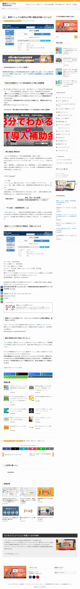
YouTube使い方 (62, 140)
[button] (6, 448)
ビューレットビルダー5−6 (62, 175)
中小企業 (27, 440)
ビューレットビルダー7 (61, 176)
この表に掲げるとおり (10, 212)
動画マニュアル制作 (35, 89)
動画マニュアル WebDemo (9, 4)
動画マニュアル (18, 20)
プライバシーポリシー (39, 584)
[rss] (74, 1)
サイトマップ (29, 584)
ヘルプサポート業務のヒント (66, 108)
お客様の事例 (62, 121)
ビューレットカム (60, 173)
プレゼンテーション (63, 128)
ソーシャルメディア (63, 147)
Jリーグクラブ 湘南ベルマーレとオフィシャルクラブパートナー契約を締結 (70, 82)
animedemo (61, 195)
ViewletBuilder (60, 156)
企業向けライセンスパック (43, 324)
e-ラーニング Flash (64, 131)
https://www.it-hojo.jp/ (9, 296)
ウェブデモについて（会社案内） (17, 584)
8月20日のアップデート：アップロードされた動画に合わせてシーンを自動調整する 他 (66, 216)
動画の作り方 (62, 144)
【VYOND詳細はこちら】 (11, 553)
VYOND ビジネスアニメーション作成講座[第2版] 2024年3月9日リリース (18, 388)
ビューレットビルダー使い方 (64, 159)
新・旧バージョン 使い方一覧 (64, 163)
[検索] (76, 1)
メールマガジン (63, 150)
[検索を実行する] (76, 36)
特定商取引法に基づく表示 (52, 584)
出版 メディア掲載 (63, 118)
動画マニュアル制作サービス (24, 305)
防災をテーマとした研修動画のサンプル (66, 223)
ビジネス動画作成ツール (65, 584)
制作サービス (33, 440)
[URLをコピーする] (49, 448)
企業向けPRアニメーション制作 (13, 367)
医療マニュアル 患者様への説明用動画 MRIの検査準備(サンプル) (66, 201)
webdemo (11, 472)
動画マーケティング (64, 134)
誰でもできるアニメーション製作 (43, 426)
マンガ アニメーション (9, 20)
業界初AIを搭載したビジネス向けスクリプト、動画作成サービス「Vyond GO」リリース (43, 388)
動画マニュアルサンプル (65, 115)
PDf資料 (6, 298)
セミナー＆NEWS (63, 101)
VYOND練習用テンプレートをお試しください (66, 236)
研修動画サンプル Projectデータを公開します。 (66, 208)
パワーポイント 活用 (64, 124)
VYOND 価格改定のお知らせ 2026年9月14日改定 (66, 229)
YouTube (61, 137)
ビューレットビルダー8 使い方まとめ (67, 104)
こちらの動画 (7, 342)
